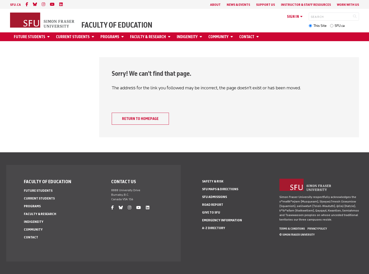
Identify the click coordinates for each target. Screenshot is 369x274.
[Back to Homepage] (42, 21)
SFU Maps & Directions (220, 189)
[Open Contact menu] (258, 36)
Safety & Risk (212, 181)
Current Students (73, 36)
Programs (109, 36)
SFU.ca (340, 26)
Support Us (265, 5)
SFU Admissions (214, 197)
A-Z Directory (213, 228)
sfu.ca (15, 5)
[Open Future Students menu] (49, 36)
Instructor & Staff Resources (306, 5)
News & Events (238, 5)
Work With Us (348, 5)
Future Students (29, 36)
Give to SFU (211, 212)
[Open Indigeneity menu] (202, 36)
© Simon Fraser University (297, 234)
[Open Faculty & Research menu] (170, 36)
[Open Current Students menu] (94, 36)
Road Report (212, 204)
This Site (320, 26)
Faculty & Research (148, 36)
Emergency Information (222, 220)
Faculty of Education (116, 25)
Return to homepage (140, 118)
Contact (246, 36)
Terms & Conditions (292, 228)
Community (218, 36)
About (215, 5)
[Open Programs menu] (123, 36)
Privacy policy (317, 228)
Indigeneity (187, 36)
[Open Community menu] (232, 36)
